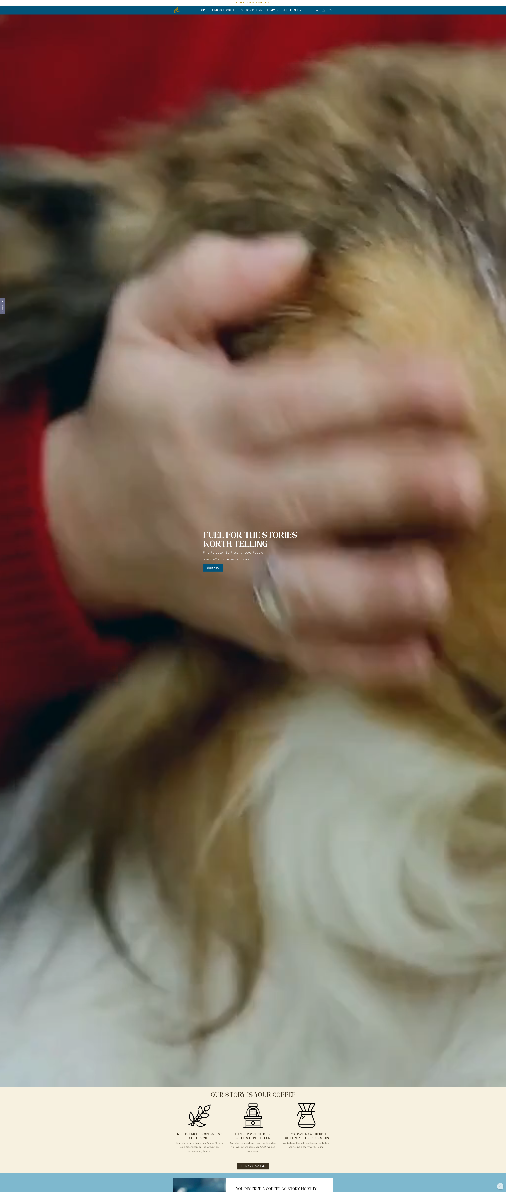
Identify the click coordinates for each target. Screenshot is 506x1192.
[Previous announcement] (174, 3)
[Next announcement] (332, 3)
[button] (202, 10)
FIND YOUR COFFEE (253, 1166)
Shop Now (213, 568)
